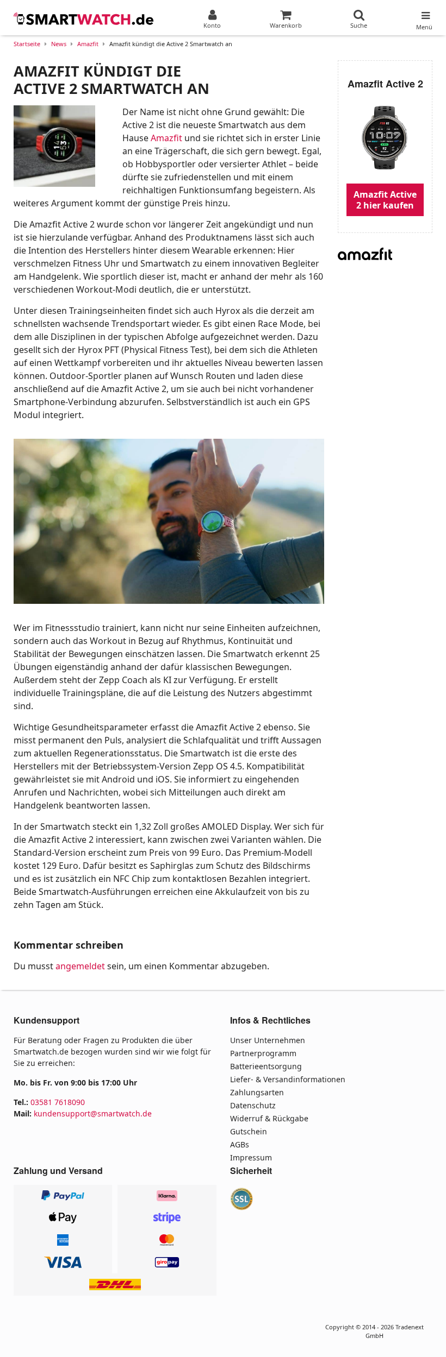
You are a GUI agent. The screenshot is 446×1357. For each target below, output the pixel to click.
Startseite (27, 44)
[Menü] (424, 13)
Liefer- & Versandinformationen (287, 1079)
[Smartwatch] (84, 19)
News (58, 44)
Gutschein (248, 1131)
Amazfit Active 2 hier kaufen (385, 199)
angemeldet (80, 966)
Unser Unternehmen (267, 1040)
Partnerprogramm (263, 1053)
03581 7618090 (57, 1102)
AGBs (239, 1144)
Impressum (251, 1157)
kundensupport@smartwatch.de (93, 1113)
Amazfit (87, 44)
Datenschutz (253, 1105)
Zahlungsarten (257, 1092)
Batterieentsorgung (266, 1066)
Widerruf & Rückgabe (269, 1118)
